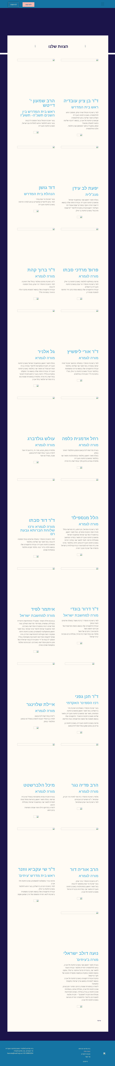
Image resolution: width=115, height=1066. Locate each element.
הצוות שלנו (87, 1051)
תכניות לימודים (85, 1054)
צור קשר (87, 1057)
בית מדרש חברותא (84, 1049)
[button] (102, 4)
